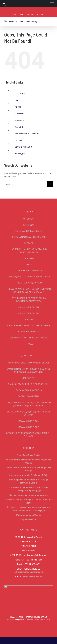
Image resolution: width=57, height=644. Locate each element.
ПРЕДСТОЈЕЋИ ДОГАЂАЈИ (28, 282)
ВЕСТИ (18, 100)
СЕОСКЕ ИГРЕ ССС (23, 147)
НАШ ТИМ (29, 258)
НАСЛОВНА (20, 94)
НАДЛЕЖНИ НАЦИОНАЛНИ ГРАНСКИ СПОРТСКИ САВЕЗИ (28, 251)
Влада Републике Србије (29, 455)
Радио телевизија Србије (28, 515)
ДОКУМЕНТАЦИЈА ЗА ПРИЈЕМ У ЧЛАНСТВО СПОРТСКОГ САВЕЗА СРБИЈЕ (28, 370)
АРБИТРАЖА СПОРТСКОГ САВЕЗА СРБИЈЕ (29, 363)
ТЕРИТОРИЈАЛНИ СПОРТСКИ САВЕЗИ (29, 337)
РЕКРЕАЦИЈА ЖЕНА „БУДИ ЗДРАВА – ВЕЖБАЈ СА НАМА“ (28, 413)
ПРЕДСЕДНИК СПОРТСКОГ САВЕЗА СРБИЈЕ (28, 276)
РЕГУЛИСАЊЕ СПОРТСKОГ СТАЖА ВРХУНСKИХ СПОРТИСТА (28, 300)
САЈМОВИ (19, 127)
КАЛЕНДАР (20, 154)
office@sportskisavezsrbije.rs (28, 572)
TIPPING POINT (45, 620)
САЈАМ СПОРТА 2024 (28, 313)
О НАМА (29, 264)
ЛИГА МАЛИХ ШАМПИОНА (27, 133)
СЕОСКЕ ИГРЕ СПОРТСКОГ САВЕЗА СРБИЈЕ (28, 325)
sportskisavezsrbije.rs (31, 576)
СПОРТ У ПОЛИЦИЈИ (28, 331)
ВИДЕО (18, 107)
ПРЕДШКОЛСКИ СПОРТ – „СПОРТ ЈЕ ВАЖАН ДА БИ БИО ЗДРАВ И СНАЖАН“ (29, 290)
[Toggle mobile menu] (52, 21)
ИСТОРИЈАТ (29, 219)
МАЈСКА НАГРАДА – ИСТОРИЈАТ (28, 237)
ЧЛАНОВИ (19, 113)
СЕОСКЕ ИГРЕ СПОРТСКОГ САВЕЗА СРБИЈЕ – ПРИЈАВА (28, 435)
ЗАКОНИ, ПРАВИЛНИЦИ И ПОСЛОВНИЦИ (28, 384)
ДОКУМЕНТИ (21, 120)
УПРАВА (29, 344)
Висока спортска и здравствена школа (28, 495)
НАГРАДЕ (19, 140)
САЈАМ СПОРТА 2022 (28, 307)
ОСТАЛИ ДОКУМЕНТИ (29, 396)
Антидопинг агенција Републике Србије (28, 475)
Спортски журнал (28, 519)
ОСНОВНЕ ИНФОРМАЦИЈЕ (29, 270)
